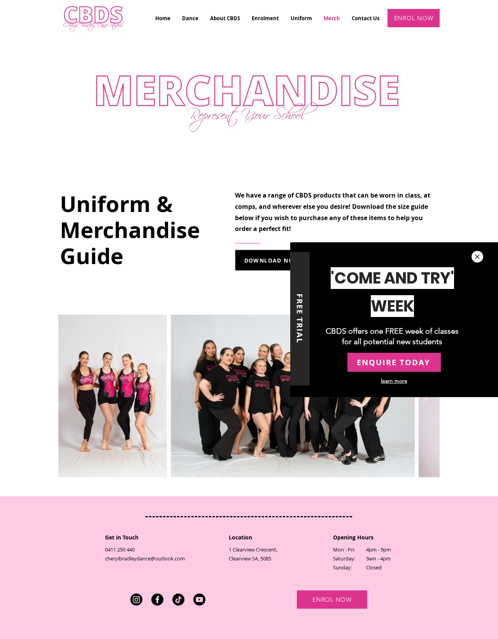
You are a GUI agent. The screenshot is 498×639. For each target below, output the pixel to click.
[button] (477, 257)
